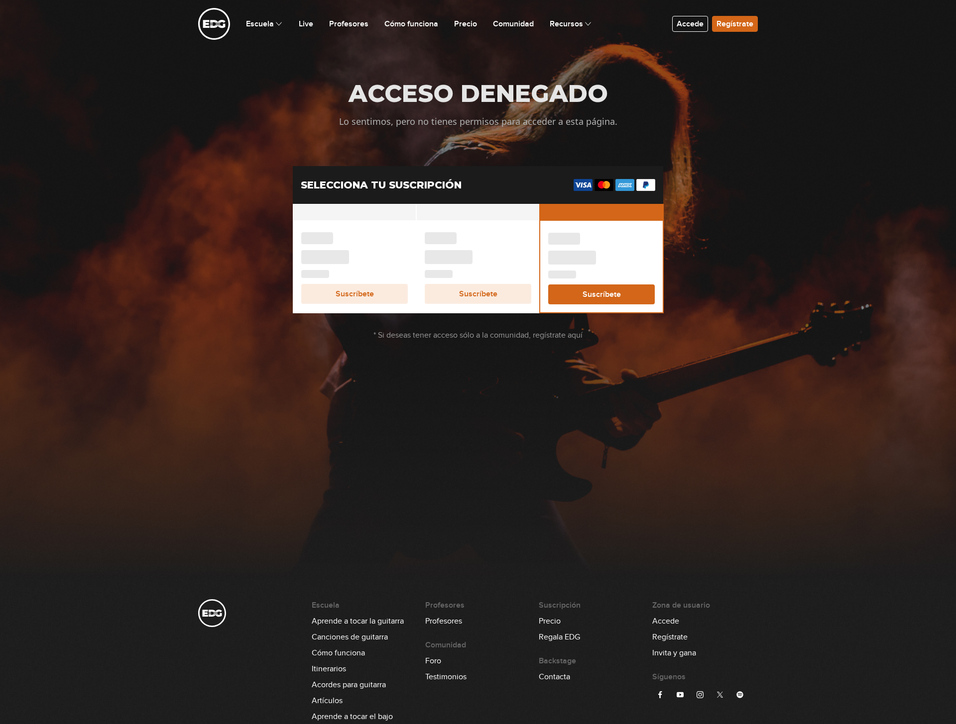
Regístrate (735, 24)
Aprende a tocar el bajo (352, 717)
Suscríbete (355, 294)
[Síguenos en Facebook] (660, 695)
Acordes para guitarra (349, 685)
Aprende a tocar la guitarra (358, 621)
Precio (550, 621)
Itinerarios (329, 669)
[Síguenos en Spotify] (740, 695)
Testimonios (446, 677)
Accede (690, 24)
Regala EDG (559, 637)
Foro (433, 661)
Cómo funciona (338, 653)
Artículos (327, 701)
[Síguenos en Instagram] (700, 695)
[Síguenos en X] (720, 695)
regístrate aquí (558, 335)
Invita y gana (674, 653)
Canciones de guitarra (350, 637)
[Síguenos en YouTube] (680, 695)
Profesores (443, 621)
